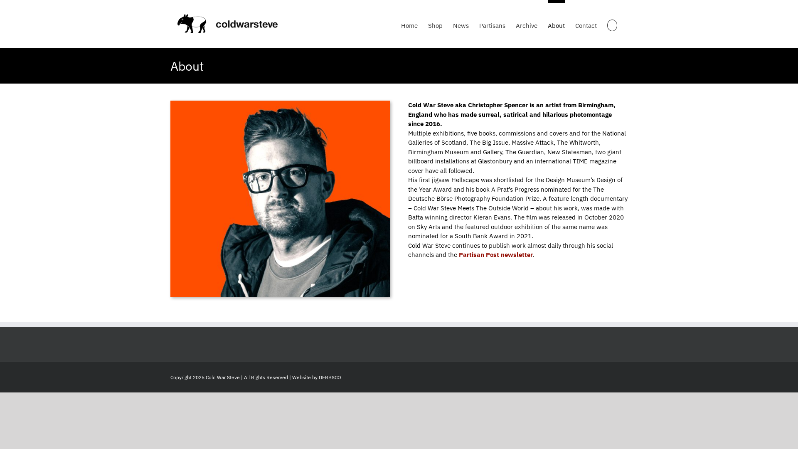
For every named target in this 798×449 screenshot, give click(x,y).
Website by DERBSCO (316, 377)
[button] (612, 24)
